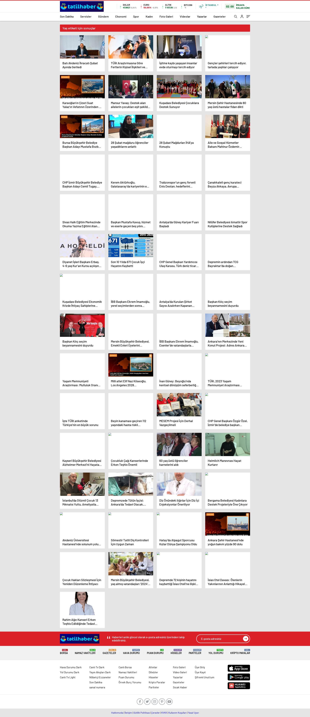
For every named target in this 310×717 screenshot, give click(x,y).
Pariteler (195, 652)
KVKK (164, 712)
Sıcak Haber (180, 687)
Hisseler (176, 652)
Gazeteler (219, 16)
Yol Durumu (215, 652)
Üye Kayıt (200, 672)
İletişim (128, 712)
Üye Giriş (200, 667)
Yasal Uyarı (193, 712)
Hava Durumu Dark (71, 667)
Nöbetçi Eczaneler (100, 677)
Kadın (149, 16)
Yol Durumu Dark (69, 672)
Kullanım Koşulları (177, 712)
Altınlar (153, 667)
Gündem (103, 16)
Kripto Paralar (240, 652)
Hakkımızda (117, 712)
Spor (136, 16)
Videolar (185, 16)
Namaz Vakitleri (85, 652)
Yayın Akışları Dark (100, 672)
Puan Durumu (155, 652)
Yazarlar (202, 16)
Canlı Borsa (125, 667)
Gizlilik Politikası (141, 712)
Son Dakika (67, 16)
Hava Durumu (131, 652)
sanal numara (97, 687)
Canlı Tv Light (68, 677)
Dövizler (153, 672)
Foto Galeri (166, 16)
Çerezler (155, 712)
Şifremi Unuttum (204, 677)
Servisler (85, 16)
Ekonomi (120, 16)
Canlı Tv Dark (96, 667)
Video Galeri (180, 672)
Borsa (64, 652)
